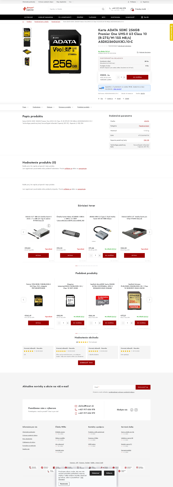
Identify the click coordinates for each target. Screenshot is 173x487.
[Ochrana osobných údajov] (56, 467)
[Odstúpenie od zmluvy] (44, 467)
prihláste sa (68, 168)
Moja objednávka (61, 2)
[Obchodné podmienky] (32, 467)
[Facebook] (131, 409)
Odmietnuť (95, 473)
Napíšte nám (26, 449)
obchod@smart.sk (86, 406)
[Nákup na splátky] (92, 467)
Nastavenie (64, 484)
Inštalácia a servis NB (127, 438)
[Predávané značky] (122, 471)
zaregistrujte (83, 168)
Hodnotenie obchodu (86, 337)
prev (23, 232)
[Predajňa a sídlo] (140, 467)
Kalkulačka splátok (105, 80)
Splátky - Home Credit (97, 463)
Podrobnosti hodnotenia (124, 46)
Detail (38, 255)
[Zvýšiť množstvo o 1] (124, 77)
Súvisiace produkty (65, 107)
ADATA (143, 93)
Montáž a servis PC (126, 444)
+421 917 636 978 (119, 8)
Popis (24, 107)
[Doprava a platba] (104, 467)
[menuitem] (29, 17)
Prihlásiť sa (143, 387)
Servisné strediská (126, 450)
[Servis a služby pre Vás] (50, 471)
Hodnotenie (36, 107)
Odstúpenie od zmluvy (29, 442)
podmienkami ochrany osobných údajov (122, 392)
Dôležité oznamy (60, 432)
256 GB (146, 140)
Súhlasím (109, 473)
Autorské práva (59, 450)
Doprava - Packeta (84, 463)
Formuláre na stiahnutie (29, 446)
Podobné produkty (83, 107)
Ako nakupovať (59, 444)
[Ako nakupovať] (80, 467)
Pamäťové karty (144, 126)
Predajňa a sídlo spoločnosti (96, 432)
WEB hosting (92, 444)
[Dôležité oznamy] (116, 467)
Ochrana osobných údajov (45, 2)
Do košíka (137, 77)
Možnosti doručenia (144, 52)
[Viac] (145, 17)
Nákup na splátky (60, 438)
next (149, 232)
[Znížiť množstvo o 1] (118, 77)
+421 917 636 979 (86, 413)
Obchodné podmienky (29, 2)
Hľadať (103, 9)
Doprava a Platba (93, 438)
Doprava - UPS (74, 463)
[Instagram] (136, 409)
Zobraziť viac (86, 363)
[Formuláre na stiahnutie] (68, 467)
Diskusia (49, 107)
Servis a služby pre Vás (127, 432)
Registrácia (146, 2)
